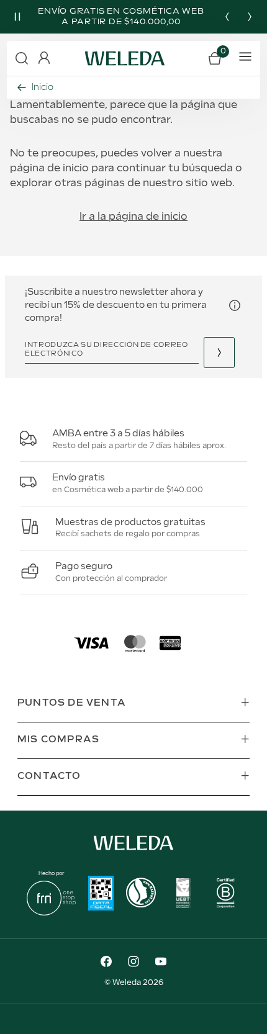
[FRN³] (51, 913)
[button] (21, 58)
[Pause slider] (17, 17)
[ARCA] (101, 895)
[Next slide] (249, 17)
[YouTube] (160, 963)
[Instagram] (133, 963)
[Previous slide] (227, 17)
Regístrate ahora (219, 352)
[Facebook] (106, 963)
